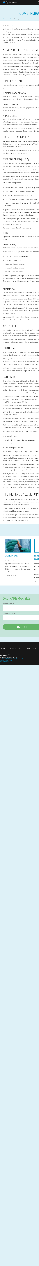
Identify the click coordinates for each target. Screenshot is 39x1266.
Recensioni (27, 648)
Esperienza (3, 648)
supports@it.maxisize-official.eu (8, 657)
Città (35, 648)
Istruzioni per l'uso (15, 648)
